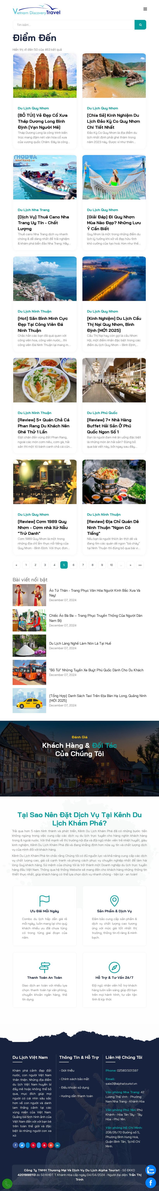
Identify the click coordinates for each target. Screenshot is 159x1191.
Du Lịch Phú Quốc (102, 413)
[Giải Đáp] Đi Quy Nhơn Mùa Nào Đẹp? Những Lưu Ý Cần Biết (114, 223)
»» (140, 565)
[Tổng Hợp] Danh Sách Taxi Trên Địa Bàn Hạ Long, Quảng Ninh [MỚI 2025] (97, 698)
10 (111, 565)
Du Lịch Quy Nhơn (33, 108)
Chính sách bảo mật (75, 1079)
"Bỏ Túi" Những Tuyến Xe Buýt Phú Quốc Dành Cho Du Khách (96, 670)
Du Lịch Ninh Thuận (34, 311)
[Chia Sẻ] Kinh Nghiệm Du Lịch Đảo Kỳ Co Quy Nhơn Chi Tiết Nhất (113, 121)
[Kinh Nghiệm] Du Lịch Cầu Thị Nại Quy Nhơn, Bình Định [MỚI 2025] (114, 324)
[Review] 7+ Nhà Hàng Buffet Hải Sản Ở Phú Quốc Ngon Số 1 (109, 425)
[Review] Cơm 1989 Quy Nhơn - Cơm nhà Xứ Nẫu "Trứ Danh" (43, 527)
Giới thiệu (67, 1070)
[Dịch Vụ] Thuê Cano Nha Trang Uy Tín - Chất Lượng (43, 223)
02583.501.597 (127, 1070)
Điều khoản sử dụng (75, 1087)
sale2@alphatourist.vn (121, 1083)
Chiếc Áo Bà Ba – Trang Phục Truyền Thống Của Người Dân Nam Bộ (95, 618)
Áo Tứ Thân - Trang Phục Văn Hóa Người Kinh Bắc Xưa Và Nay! (94, 592)
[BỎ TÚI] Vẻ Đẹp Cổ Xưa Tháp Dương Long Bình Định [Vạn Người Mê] (42, 121)
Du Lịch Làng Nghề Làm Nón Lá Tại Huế (80, 643)
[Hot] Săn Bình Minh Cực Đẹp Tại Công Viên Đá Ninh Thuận (43, 324)
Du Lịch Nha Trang (33, 210)
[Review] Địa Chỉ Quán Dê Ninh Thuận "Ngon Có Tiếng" (113, 527)
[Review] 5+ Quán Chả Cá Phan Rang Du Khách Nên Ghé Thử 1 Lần (43, 425)
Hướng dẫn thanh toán (77, 1096)
